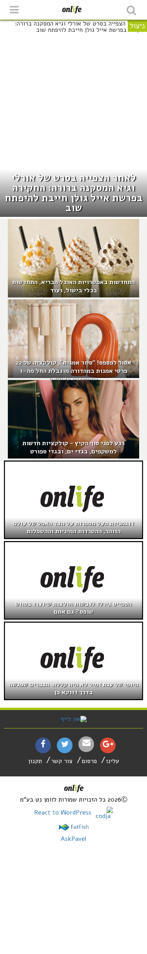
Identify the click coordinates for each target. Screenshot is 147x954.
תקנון (35, 761)
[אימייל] (86, 743)
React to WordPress (63, 812)
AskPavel (73, 839)
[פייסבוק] (43, 745)
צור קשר (62, 761)
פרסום (89, 761)
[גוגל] (108, 745)
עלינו (112, 761)
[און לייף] (74, 719)
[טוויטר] (65, 745)
